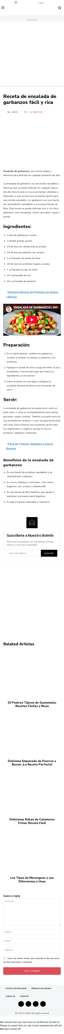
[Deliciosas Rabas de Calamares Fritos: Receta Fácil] (32, 790)
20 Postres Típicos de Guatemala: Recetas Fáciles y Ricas (32, 704)
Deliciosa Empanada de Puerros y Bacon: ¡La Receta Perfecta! (32, 763)
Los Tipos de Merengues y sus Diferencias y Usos (32, 879)
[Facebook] (17, 121)
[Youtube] (43, 1004)
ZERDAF (21, 1013)
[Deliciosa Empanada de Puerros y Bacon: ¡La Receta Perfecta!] (32, 732)
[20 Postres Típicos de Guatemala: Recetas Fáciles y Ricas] (32, 674)
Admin (14, 112)
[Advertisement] (32, 53)
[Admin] (5, 112)
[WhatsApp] (39, 121)
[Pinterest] (32, 121)
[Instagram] (28, 1004)
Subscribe (49, 553)
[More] (47, 121)
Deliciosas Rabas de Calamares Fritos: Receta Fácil (32, 821)
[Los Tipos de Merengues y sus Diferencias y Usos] (32, 849)
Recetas (37, 112)
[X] (24, 121)
